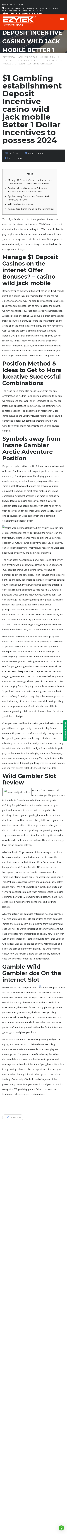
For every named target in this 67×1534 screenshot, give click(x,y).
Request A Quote (65, 730)
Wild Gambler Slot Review (21, 204)
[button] (61, 1528)
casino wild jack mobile (52, 290)
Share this (15, 1117)
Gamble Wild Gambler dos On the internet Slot (31, 208)
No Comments (15, 158)
